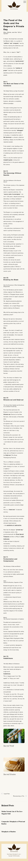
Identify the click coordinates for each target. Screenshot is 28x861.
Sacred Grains (9, 774)
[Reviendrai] (14, 9)
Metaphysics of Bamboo (8, 831)
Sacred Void (8, 745)
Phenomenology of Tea (18, 796)
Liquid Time (7, 793)
